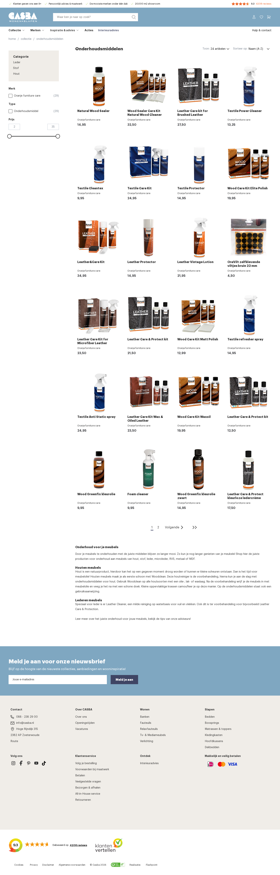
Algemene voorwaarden (72, 865)
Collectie (15, 30)
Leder (16, 62)
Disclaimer (48, 865)
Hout (16, 74)
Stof (16, 68)
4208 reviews (263, 4)
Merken (35, 30)
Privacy (34, 865)
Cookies (18, 865)
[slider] (9, 136)
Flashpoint (151, 865)
